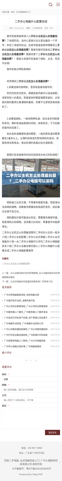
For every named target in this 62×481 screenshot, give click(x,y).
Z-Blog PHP (36, 474)
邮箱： (5, 385)
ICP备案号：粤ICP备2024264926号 (31, 468)
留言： (5, 405)
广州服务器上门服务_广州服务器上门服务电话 (26, 312)
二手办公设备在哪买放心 (25, 246)
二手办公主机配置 (16, 237)
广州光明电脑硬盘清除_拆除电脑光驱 (21, 295)
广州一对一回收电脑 (11, 5)
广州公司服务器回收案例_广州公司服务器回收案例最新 (30, 329)
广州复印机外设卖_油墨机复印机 (19, 300)
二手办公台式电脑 (35, 237)
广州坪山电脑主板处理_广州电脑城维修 (22, 346)
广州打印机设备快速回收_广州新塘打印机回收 (26, 335)
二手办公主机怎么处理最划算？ (16, 263)
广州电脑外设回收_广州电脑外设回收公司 (23, 323)
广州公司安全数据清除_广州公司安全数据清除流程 (28, 306)
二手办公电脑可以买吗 (31, 241)
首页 (13, 12)
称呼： (5, 374)
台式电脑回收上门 (23, 12)
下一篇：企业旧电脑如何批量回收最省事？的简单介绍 (27, 281)
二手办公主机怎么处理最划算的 (19, 232)
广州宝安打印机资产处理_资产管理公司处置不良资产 (29, 317)
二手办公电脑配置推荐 (21, 250)
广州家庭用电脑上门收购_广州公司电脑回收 (24, 340)
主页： (5, 395)
